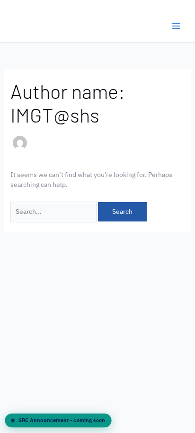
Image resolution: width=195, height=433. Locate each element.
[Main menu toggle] (176, 25)
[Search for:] (54, 211)
